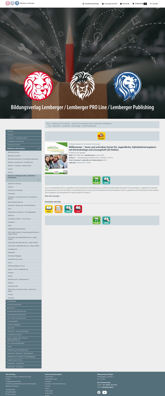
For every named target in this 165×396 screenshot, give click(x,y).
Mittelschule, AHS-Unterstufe (61, 123)
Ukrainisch (11, 298)
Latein (10, 225)
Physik (10, 262)
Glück (9, 209)
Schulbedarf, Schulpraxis (14, 335)
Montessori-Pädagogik (14, 256)
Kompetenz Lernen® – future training (19, 219)
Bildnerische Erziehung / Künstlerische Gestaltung (23, 159)
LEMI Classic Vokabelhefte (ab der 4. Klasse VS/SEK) (23, 246)
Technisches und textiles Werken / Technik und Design (22, 290)
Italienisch (11, 215)
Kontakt (8, 379)
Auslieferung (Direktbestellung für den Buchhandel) (21, 384)
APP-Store (10, 131)
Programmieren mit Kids (14, 360)
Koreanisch (11, 222)
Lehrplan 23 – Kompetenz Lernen (17, 138)
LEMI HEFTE (10, 328)
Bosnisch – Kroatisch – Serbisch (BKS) (19, 165)
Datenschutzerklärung (12, 386)
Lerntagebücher (12, 249)
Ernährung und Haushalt (15, 190)
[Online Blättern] (69, 209)
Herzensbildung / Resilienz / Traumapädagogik (21, 356)
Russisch (10, 273)
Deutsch (10, 172)
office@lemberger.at (107, 387)
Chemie (10, 169)
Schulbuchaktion (109, 4)
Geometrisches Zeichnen (15, 202)
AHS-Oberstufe (11, 301)
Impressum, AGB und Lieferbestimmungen (18, 377)
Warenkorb (139, 4)
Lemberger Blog (10, 389)
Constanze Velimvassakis (92, 144)
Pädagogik (10, 134)
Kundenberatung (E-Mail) (13, 381)
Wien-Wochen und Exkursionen (16, 318)
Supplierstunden (13, 286)
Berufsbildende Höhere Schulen (16, 315)
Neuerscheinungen (90, 4)
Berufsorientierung (13, 152)
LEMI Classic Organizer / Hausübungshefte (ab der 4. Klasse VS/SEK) (23, 233)
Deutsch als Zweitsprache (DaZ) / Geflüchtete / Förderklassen (91, 123)
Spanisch (10, 283)
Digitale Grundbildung (14, 183)
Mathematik (11, 252)
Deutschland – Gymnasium (15, 367)
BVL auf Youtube (10, 394)
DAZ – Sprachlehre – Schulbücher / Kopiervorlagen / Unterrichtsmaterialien (72, 126)
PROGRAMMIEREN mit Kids (16, 266)
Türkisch (10, 294)
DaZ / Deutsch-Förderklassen (15, 343)
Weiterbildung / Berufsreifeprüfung (17, 350)
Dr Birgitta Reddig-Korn (76, 144)
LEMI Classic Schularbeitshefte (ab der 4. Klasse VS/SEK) (22, 238)
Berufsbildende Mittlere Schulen (16, 311)
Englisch (10, 187)
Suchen (154, 4)
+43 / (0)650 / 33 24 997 (109, 385)
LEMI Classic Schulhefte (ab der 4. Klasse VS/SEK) (23, 242)
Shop (48, 123)
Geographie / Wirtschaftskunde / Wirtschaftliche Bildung (22, 198)
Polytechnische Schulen (14, 304)
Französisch (11, 193)
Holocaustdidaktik (12, 321)
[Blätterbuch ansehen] (107, 180)
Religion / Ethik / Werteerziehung (18, 269)
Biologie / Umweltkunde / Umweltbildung (20, 162)
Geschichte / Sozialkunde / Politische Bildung (21, 205)
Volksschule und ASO (13, 145)
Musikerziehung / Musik (15, 259)
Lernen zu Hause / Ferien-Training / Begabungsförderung (17, 339)
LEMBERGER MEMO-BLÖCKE (16, 229)
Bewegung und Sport (14, 156)
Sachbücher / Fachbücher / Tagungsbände (20, 353)
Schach (10, 276)
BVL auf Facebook (11, 392)
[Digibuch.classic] (79, 209)
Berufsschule (11, 308)
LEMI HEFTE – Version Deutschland (17, 331)
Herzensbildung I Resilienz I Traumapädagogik (22, 212)
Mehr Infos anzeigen (52, 196)
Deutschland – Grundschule (15, 363)
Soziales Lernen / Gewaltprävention (18, 279)
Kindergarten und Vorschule (15, 141)
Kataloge (124, 4)
